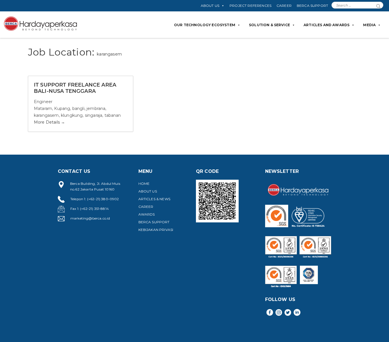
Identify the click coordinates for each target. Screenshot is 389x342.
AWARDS (146, 214)
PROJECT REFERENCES (250, 5)
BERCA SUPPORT (312, 5)
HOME (144, 183)
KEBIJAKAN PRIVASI (155, 230)
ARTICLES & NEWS (154, 199)
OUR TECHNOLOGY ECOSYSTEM (204, 25)
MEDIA (369, 25)
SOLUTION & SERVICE (269, 25)
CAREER (284, 5)
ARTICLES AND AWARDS (326, 25)
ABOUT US (210, 5)
